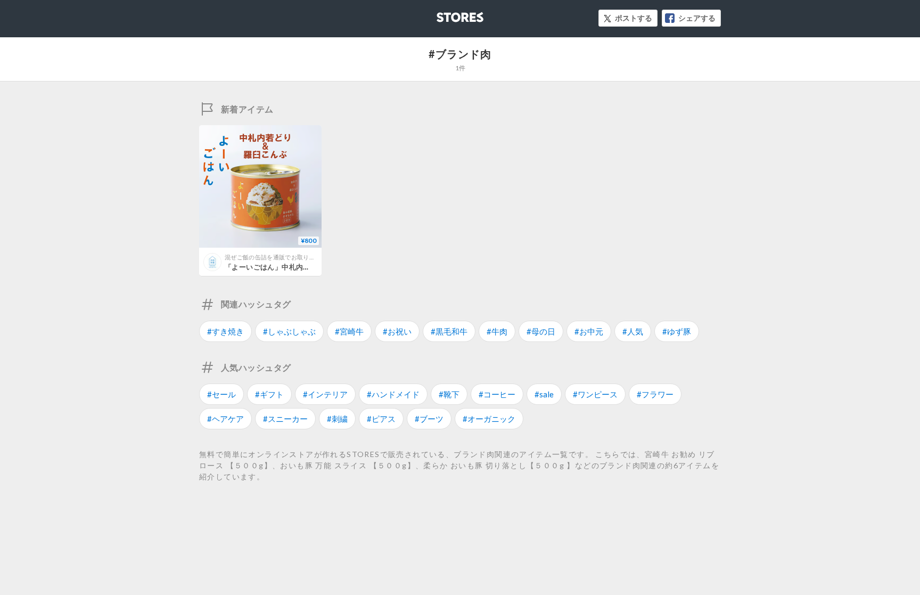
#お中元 (588, 331)
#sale (544, 394)
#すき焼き (225, 331)
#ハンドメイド (393, 394)
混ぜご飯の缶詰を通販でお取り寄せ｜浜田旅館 (288, 257)
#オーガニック (489, 418)
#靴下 (449, 394)
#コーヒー (497, 394)
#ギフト (269, 394)
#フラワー (655, 394)
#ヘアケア (225, 418)
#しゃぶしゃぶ (289, 331)
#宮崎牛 (349, 331)
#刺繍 (337, 418)
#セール (221, 394)
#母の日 (541, 331)
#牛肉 (497, 331)
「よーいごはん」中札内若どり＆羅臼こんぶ (296, 267)
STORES (442, 14)
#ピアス (381, 418)
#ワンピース (595, 394)
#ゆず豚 (676, 331)
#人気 (632, 331)
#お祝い (397, 331)
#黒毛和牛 (449, 331)
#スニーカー (285, 418)
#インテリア (325, 394)
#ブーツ (429, 418)
